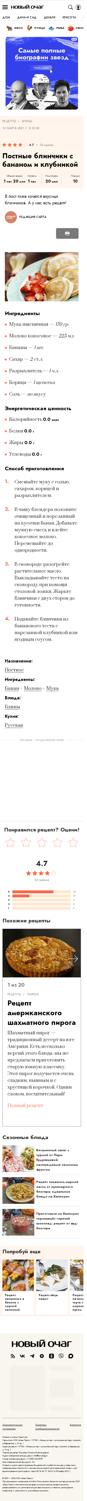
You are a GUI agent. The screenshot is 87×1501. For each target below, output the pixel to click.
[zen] (41, 1356)
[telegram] (32, 1356)
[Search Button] (70, 7)
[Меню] (5, 7)
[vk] (22, 1356)
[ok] (51, 1356)
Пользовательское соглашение (12, 1427)
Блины (27, 121)
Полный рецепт (25, 1106)
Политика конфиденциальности (47, 1427)
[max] (70, 1356)
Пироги (33, 994)
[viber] (61, 1356)
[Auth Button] (78, 7)
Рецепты (9, 121)
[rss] (12, 1356)
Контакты (75, 1425)
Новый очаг (27, 7)
